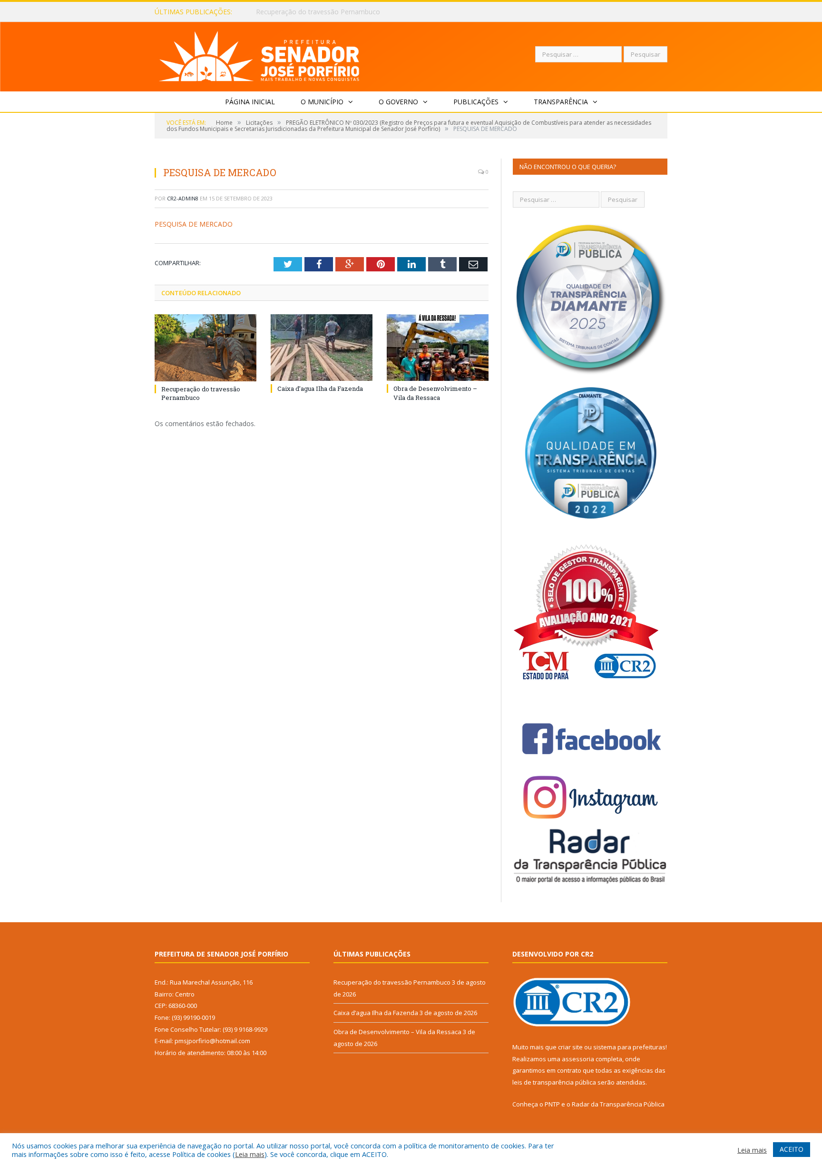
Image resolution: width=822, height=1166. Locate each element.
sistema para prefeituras (629, 1047)
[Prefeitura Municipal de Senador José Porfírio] (259, 54)
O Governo (398, 101)
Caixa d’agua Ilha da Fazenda (300, 12)
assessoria (578, 1059)
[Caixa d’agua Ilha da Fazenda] (321, 347)
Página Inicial (250, 101)
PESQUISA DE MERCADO (194, 224)
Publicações (476, 101)
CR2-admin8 (182, 198)
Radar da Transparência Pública (618, 1104)
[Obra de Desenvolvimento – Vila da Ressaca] (438, 347)
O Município (322, 101)
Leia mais (249, 1154)
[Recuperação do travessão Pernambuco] (205, 347)
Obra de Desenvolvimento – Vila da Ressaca (435, 392)
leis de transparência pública (554, 1082)
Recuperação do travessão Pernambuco (391, 982)
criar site (570, 1047)
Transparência (561, 101)
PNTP (552, 1104)
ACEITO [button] (791, 1149)
